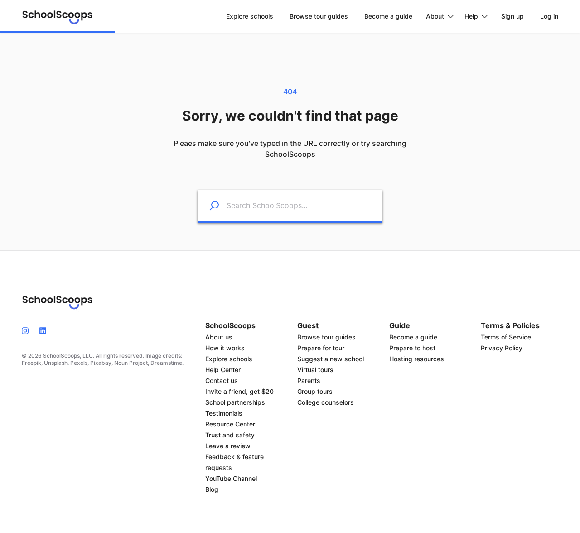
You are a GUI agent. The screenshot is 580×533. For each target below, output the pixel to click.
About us (218, 337)
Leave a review (228, 446)
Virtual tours (315, 369)
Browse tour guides (326, 337)
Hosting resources (416, 359)
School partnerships (235, 402)
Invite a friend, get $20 (239, 391)
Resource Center (230, 424)
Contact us (221, 380)
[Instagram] (28, 330)
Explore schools (228, 359)
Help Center (223, 369)
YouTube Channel (231, 478)
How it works (225, 348)
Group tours (315, 391)
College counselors (325, 402)
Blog (211, 489)
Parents (308, 380)
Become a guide (413, 337)
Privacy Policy (501, 348)
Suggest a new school (330, 359)
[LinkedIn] (43, 330)
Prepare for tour (320, 348)
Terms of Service (506, 337)
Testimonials (223, 413)
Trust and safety (230, 435)
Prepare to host (412, 348)
